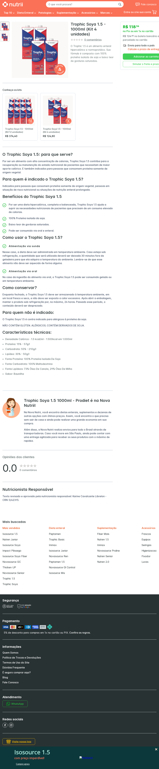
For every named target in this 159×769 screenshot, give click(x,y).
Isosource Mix (57, 573)
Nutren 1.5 (103, 539)
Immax (53, 545)
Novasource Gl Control (62, 567)
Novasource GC (11, 561)
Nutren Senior (105, 556)
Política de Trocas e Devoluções (21, 657)
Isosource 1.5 (10, 533)
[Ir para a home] (12, 4)
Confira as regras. (80, 632)
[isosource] (86, 757)
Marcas (105, 12)
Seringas (146, 545)
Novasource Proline (108, 550)
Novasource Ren (58, 556)
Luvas (145, 561)
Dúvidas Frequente (13, 667)
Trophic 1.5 (8, 578)
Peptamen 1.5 (57, 561)
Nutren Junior (10, 539)
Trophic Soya (10, 584)
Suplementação (66, 12)
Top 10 (8, 12)
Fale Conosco (10, 682)
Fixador (146, 556)
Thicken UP (9, 567)
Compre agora (23, 763)
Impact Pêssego (11, 550)
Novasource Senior (13, 573)
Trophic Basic (57, 539)
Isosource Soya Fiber (14, 556)
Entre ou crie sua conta (137, 12)
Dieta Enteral (25, 12)
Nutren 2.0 (103, 561)
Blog (5, 677)
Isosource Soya (11, 545)
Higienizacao (149, 550)
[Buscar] (120, 4)
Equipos (146, 539)
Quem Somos (10, 652)
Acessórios (88, 12)
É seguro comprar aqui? (16, 672)
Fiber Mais (103, 533)
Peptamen (55, 533)
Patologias (45, 12)
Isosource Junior (58, 550)
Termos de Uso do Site (15, 662)
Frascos (146, 533)
